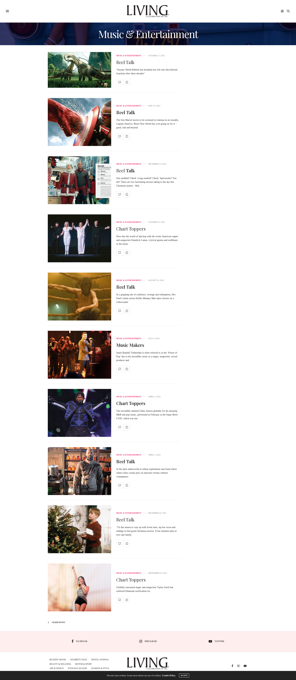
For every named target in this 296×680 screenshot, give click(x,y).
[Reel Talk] (79, 70)
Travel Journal (100, 659)
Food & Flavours (77, 668)
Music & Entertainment (128, 56)
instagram (151, 641)
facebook (81, 641)
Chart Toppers (131, 229)
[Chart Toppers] (79, 238)
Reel (125, 171)
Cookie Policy (169, 675)
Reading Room (58, 659)
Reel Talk (125, 62)
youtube (219, 641)
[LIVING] (148, 11)
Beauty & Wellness (60, 664)
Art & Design (57, 668)
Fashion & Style (100, 668)
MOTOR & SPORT (83, 664)
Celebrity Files (78, 659)
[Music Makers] (79, 355)
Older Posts (58, 622)
